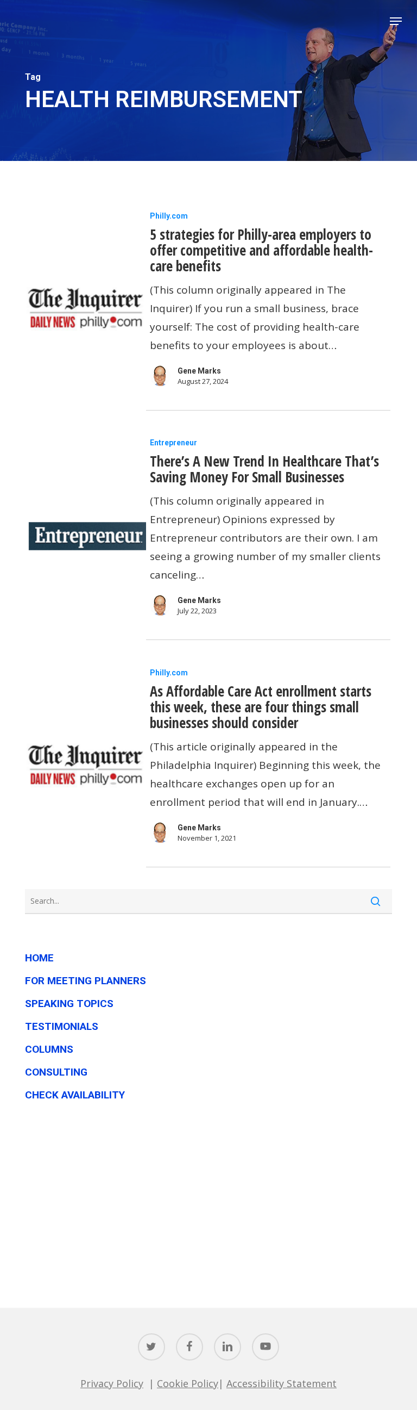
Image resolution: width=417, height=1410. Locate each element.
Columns (49, 1049)
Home (39, 958)
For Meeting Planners (85, 980)
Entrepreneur (173, 442)
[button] (396, 21)
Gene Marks (199, 371)
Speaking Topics (69, 1003)
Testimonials (61, 1026)
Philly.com (169, 216)
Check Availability (75, 1095)
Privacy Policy (111, 1383)
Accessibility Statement (281, 1383)
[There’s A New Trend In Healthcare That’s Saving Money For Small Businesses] (85, 536)
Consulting (56, 1072)
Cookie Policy (187, 1383)
